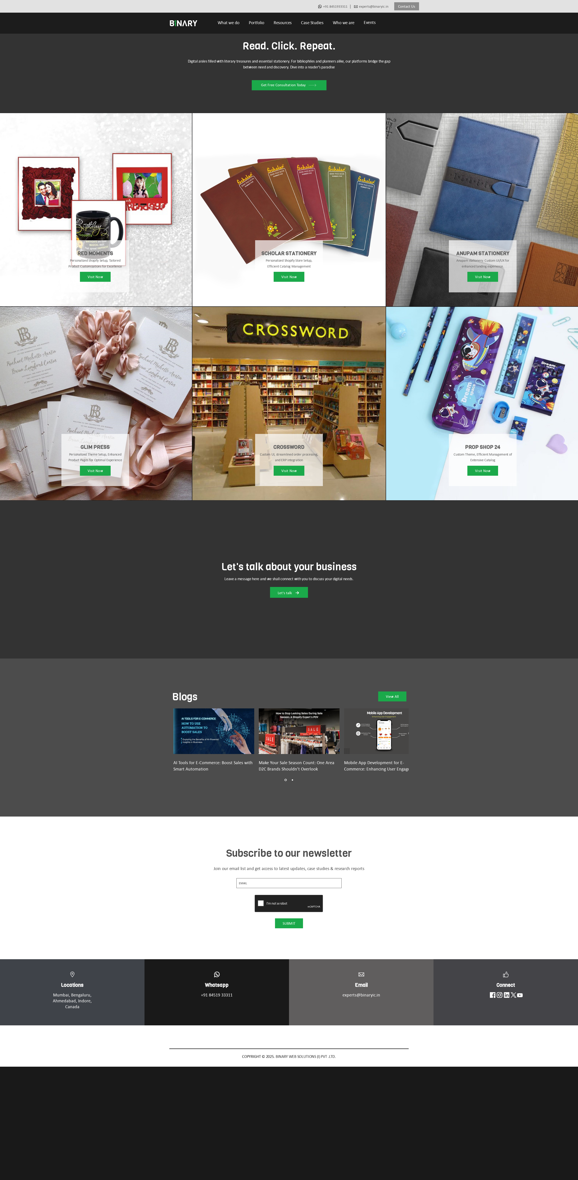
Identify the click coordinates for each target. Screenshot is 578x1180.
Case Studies (312, 22)
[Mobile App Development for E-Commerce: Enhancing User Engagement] (384, 731)
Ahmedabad (64, 1000)
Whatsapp (216, 985)
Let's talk (285, 593)
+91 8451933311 (335, 6)
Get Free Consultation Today (283, 85)
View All (392, 696)
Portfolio (256, 22)
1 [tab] (285, 780)
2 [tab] (292, 780)
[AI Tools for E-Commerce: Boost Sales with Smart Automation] (213, 731)
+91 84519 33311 (217, 995)
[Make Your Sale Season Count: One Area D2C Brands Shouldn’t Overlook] (299, 731)
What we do (229, 22)
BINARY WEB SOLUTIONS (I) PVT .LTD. (306, 1056)
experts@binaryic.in (373, 6)
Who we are (343, 22)
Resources (283, 22)
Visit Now (95, 277)
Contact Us (406, 6)
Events (369, 22)
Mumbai (61, 995)
